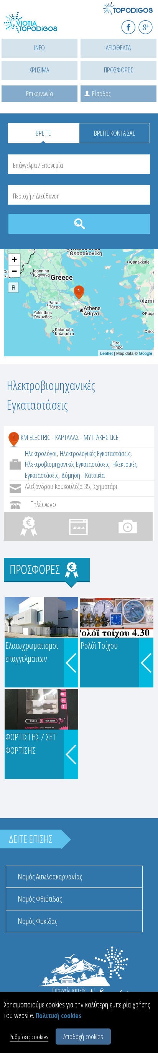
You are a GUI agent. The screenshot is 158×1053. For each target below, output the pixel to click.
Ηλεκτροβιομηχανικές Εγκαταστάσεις (67, 464)
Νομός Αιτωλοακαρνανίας (50, 876)
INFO (39, 47)
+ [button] (14, 259)
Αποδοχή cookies (83, 1037)
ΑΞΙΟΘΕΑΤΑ (118, 47)
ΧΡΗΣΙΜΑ (39, 69)
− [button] (14, 271)
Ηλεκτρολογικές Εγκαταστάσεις (95, 453)
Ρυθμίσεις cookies (29, 1036)
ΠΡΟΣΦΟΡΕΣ (118, 69)
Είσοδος (101, 93)
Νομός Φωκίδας (37, 921)
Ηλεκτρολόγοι (41, 453)
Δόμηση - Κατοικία (83, 475)
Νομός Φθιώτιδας (40, 899)
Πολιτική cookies (58, 1015)
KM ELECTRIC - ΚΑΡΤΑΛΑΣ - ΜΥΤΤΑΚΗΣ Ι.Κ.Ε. (70, 437)
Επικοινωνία (39, 93)
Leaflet (106, 353)
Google (145, 353)
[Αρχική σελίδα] (38, 27)
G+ (150, 24)
